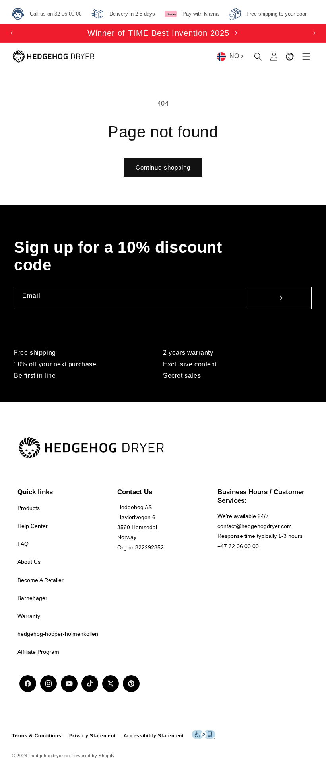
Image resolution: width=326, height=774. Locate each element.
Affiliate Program (38, 652)
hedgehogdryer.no (50, 755)
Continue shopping (163, 167)
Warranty (28, 616)
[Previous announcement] (11, 33)
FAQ (23, 544)
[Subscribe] (280, 298)
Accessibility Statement (154, 736)
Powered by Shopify (93, 755)
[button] (258, 56)
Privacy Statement (92, 736)
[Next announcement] (314, 33)
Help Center (32, 526)
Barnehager (32, 598)
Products (28, 508)
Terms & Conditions (37, 736)
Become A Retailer (40, 580)
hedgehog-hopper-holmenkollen (57, 634)
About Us (29, 562)
